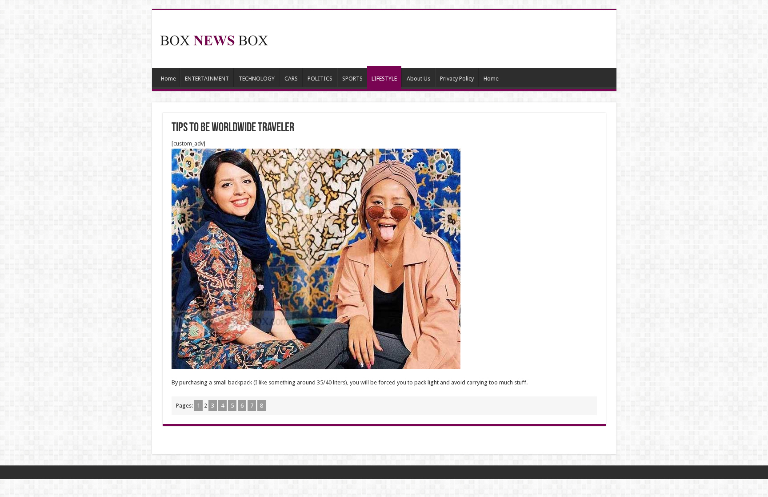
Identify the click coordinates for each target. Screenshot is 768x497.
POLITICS (320, 78)
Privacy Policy (457, 78)
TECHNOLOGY (257, 78)
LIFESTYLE (384, 78)
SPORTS (352, 78)
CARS (291, 78)
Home (168, 78)
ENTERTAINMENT (207, 78)
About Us (418, 78)
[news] (214, 38)
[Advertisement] (448, 39)
